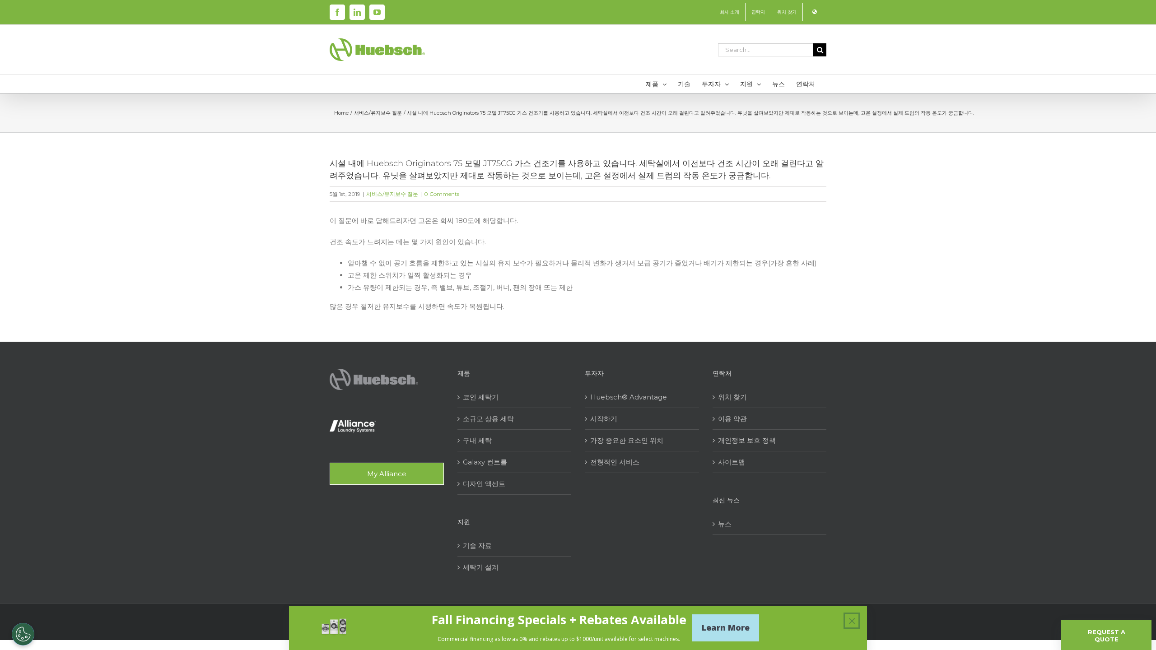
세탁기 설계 (481, 567)
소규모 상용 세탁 (488, 418)
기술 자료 (477, 545)
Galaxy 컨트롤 (485, 462)
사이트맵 (731, 462)
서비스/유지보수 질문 (392, 193)
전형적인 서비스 (614, 462)
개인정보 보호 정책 (747, 440)
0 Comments (441, 193)
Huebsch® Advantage (628, 397)
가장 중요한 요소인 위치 (626, 440)
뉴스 (725, 524)
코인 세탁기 (481, 397)
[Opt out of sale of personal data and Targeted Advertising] (23, 634)
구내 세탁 (477, 440)
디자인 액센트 (484, 483)
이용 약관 (732, 418)
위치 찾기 (732, 397)
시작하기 (603, 418)
